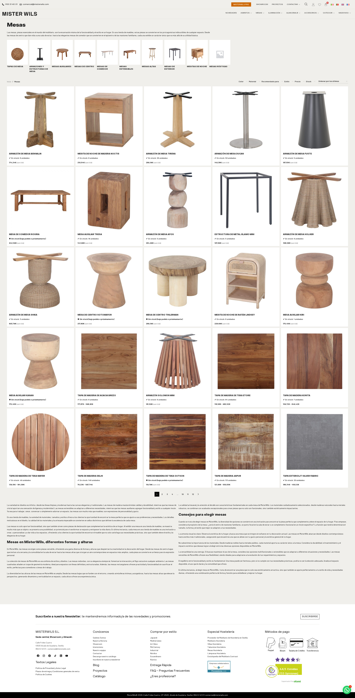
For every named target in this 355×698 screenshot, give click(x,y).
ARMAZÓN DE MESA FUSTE (297, 154)
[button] (347, 690)
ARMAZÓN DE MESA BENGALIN (25, 154)
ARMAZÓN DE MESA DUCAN (229, 154)
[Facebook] (38, 655)
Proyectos (100, 671)
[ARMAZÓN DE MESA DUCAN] (246, 119)
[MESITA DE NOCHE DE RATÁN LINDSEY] (246, 281)
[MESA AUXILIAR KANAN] (40, 361)
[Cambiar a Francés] (348, 4)
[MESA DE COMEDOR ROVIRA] (40, 200)
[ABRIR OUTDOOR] (334, 13)
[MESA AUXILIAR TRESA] (109, 200)
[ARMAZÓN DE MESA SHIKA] (40, 281)
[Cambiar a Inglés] (342, 4)
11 (188, 494)
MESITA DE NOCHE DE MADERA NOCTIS (98, 154)
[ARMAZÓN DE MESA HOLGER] (314, 200)
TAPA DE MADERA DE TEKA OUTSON (165, 476)
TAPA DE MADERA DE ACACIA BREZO (97, 396)
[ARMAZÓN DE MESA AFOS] (177, 200)
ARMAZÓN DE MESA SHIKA (23, 315)
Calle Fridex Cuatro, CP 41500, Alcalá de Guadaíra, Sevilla (168, 695)
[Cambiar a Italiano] (332, 4)
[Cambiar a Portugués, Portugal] (337, 4)
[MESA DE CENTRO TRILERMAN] (177, 281)
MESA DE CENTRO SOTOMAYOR (95, 315)
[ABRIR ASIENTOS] (251, 13)
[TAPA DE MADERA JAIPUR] (246, 442)
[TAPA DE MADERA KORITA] (314, 361)
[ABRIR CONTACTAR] (299, 4)
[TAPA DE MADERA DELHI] (109, 442)
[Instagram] (43, 655)
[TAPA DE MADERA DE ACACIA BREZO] (109, 361)
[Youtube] (66, 655)
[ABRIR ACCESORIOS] (318, 13)
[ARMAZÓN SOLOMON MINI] (177, 361)
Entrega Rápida (160, 665)
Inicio (9, 81)
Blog (96, 665)
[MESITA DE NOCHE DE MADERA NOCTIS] (109, 119)
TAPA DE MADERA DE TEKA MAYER (27, 476)
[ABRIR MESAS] (263, 13)
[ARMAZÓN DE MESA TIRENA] (177, 119)
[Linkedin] (60, 655)
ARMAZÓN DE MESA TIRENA (161, 154)
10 (183, 494)
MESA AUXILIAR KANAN (21, 396)
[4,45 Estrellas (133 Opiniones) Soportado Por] (272, 670)
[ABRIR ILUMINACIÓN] (281, 13)
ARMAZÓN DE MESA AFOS (160, 234)
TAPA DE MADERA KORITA (296, 396)
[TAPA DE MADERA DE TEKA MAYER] (40, 442)
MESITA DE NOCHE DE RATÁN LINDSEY (235, 315)
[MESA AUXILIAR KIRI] (314, 281)
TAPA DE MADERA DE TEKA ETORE (232, 396)
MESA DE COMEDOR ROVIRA (24, 234)
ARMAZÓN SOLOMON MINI (160, 396)
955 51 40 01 (41, 649)
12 (193, 494)
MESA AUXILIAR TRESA (90, 234)
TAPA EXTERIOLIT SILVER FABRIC (300, 476)
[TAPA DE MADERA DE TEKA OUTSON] (177, 442)
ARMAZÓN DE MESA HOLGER (298, 234)
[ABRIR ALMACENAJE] (299, 13)
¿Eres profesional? (163, 676)
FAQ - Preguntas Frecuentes (170, 671)
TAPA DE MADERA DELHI (90, 476)
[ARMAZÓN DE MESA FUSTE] (314, 119)
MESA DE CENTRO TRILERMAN (162, 315)
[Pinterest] (49, 655)
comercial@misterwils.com (59, 649)
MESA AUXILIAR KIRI (293, 315)
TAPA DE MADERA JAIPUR (228, 476)
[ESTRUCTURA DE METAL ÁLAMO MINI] (246, 200)
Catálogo (99, 676)
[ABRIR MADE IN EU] (350, 13)
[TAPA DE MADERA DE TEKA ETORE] (246, 361)
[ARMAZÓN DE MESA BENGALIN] (40, 119)
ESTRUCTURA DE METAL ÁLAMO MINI (234, 234)
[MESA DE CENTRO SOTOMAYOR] (109, 281)
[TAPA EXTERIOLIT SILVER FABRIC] (314, 442)
